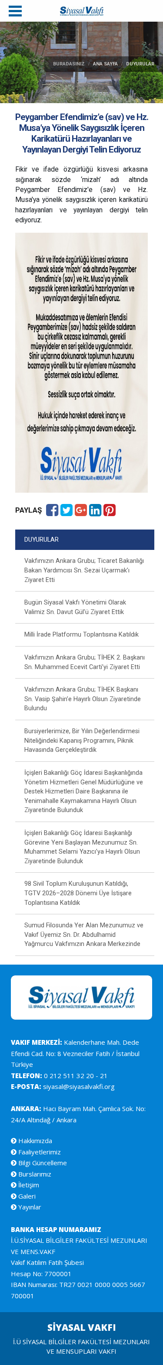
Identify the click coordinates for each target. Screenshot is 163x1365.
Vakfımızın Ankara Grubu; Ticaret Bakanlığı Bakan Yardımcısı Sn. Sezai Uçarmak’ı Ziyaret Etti (84, 570)
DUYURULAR (41, 539)
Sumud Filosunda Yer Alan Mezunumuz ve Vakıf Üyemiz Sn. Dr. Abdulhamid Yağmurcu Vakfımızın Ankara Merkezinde (83, 935)
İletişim (28, 1184)
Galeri (26, 1196)
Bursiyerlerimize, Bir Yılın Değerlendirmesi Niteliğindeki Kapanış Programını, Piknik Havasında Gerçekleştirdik (82, 741)
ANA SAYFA (105, 64)
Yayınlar (29, 1206)
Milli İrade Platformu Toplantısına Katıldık (81, 634)
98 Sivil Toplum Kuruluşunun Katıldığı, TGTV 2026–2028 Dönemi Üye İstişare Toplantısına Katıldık (78, 893)
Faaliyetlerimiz (39, 1151)
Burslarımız (34, 1174)
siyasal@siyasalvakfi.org (78, 1086)
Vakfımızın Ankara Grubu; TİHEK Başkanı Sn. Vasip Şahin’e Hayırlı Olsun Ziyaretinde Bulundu (82, 699)
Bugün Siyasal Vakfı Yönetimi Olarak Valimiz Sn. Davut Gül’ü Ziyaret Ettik (75, 607)
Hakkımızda (34, 1140)
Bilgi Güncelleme (42, 1162)
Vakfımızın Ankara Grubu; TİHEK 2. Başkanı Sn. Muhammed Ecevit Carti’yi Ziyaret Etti (84, 662)
